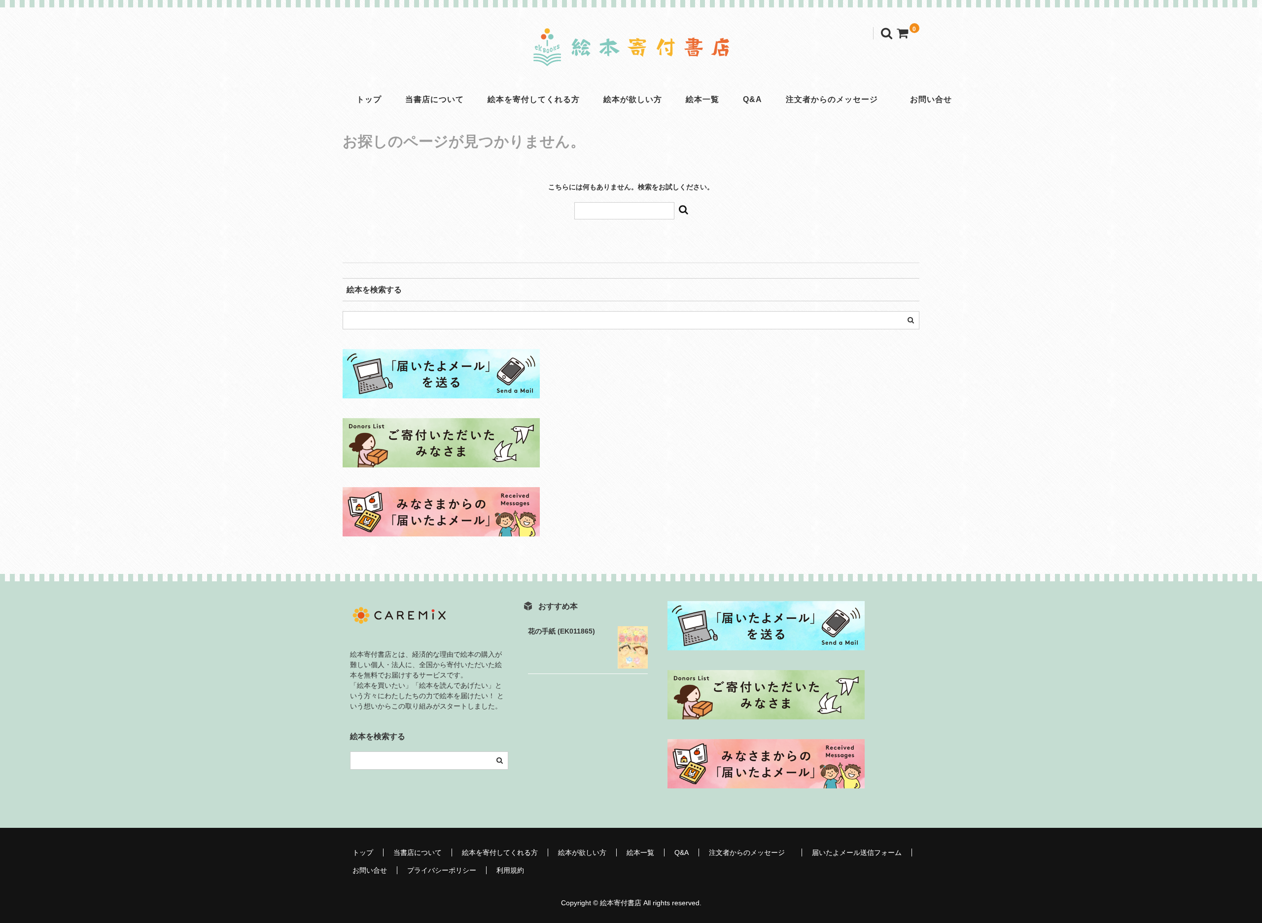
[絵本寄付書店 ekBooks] (631, 56)
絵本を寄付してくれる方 (534, 99)
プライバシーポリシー (441, 870)
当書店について (434, 99)
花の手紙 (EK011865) (561, 631)
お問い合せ (931, 99)
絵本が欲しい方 (632, 99)
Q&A (752, 99)
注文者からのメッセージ (836, 99)
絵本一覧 (702, 99)
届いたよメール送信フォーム (857, 852)
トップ (369, 99)
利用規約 (510, 870)
